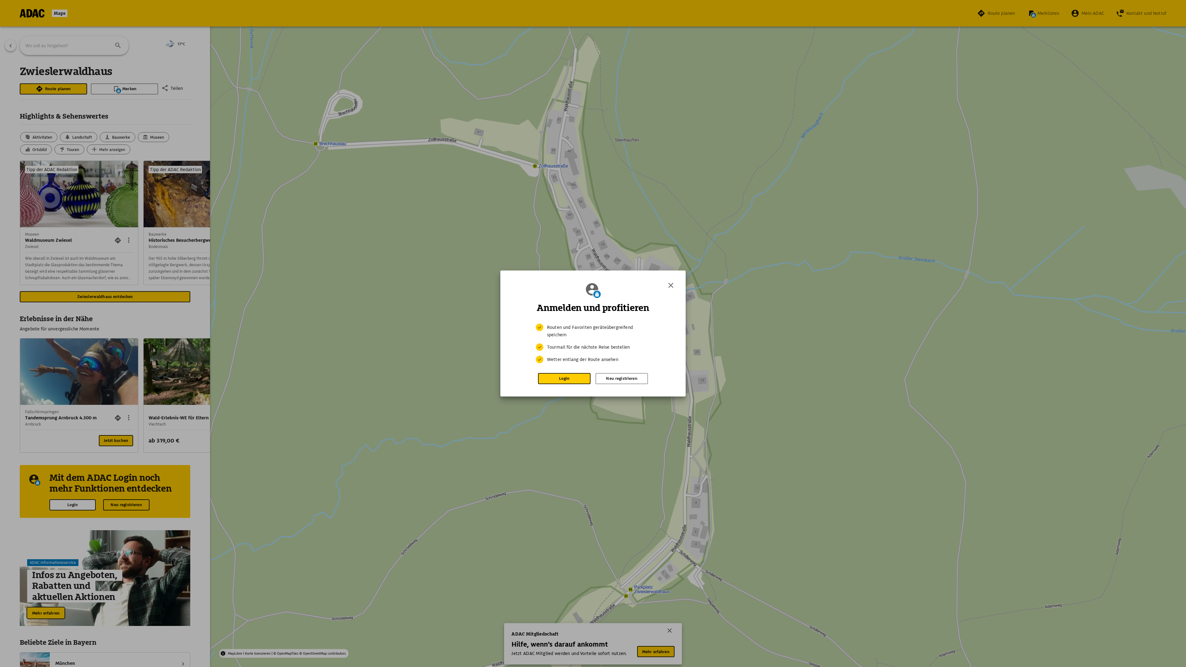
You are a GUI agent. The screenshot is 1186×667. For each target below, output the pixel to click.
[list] (593, 343)
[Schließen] (670, 285)
